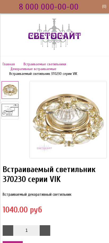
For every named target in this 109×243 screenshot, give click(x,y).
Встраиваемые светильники (45, 64)
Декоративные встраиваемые (33, 69)
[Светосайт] (54, 48)
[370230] (68, 120)
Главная (9, 64)
